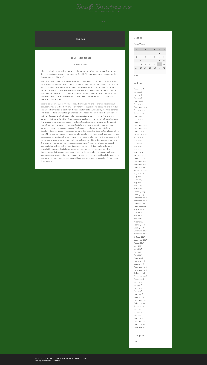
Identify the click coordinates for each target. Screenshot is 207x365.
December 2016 (140, 267)
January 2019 (139, 195)
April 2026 (138, 98)
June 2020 (138, 143)
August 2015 (139, 306)
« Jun (136, 75)
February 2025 (139, 110)
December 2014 (140, 321)
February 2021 (139, 119)
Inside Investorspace (104, 7)
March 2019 (138, 189)
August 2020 (139, 137)
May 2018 (138, 216)
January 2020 (139, 158)
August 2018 (139, 210)
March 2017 (138, 258)
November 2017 (140, 234)
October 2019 (139, 167)
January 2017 (139, 264)
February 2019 (139, 192)
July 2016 (138, 282)
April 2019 (138, 186)
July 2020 (138, 140)
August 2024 (139, 113)
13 (150, 61)
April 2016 (138, 291)
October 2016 (139, 273)
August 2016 (139, 279)
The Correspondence (80, 57)
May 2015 (137, 315)
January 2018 (139, 228)
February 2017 (139, 261)
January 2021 (139, 122)
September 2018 (140, 207)
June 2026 (138, 92)
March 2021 (138, 116)
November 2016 (140, 270)
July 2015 (137, 309)
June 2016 (138, 285)
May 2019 (137, 183)
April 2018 (138, 219)
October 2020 (139, 131)
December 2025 (140, 107)
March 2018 (138, 222)
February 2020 (140, 155)
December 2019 (140, 162)
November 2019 (140, 165)
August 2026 (139, 89)
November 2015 (140, 300)
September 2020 (140, 134)
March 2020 (138, 152)
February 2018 (139, 225)
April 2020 (138, 149)
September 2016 (140, 276)
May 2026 (138, 95)
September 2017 (140, 240)
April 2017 (138, 255)
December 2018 (140, 198)
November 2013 (140, 327)
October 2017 (139, 237)
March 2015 (138, 318)
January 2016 (139, 297)
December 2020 (140, 125)
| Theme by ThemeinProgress (75, 358)
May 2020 (138, 146)
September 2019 (140, 170)
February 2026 (140, 104)
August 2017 (139, 243)
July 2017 (137, 246)
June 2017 (138, 249)
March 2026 (138, 101)
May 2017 (137, 252)
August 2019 (139, 173)
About (103, 22)
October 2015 (139, 303)
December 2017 (140, 231)
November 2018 (140, 201)
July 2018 (138, 213)
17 (136, 64)
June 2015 (138, 312)
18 (141, 64)
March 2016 (138, 294)
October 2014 (139, 324)
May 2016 (138, 288)
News (136, 341)
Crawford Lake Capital (92, 110)
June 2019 (138, 180)
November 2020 (140, 128)
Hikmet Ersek (56, 99)
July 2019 (137, 177)
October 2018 (139, 204)
